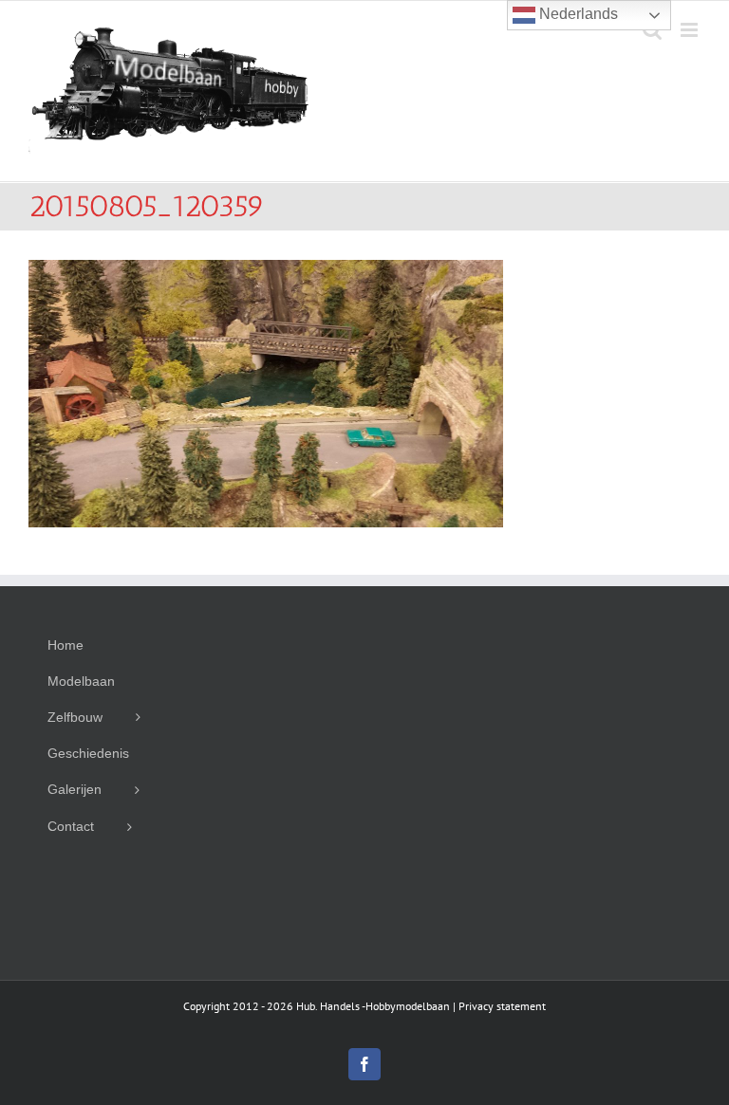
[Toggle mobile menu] (691, 30)
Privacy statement (502, 1006)
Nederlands (576, 14)
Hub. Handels (328, 1006)
